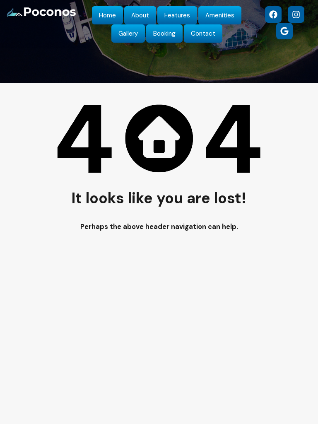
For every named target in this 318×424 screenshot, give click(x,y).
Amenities (219, 15)
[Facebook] (273, 14)
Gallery (128, 33)
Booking (164, 33)
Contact (203, 33)
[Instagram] (296, 14)
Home (107, 15)
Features (177, 15)
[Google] (284, 31)
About (140, 15)
